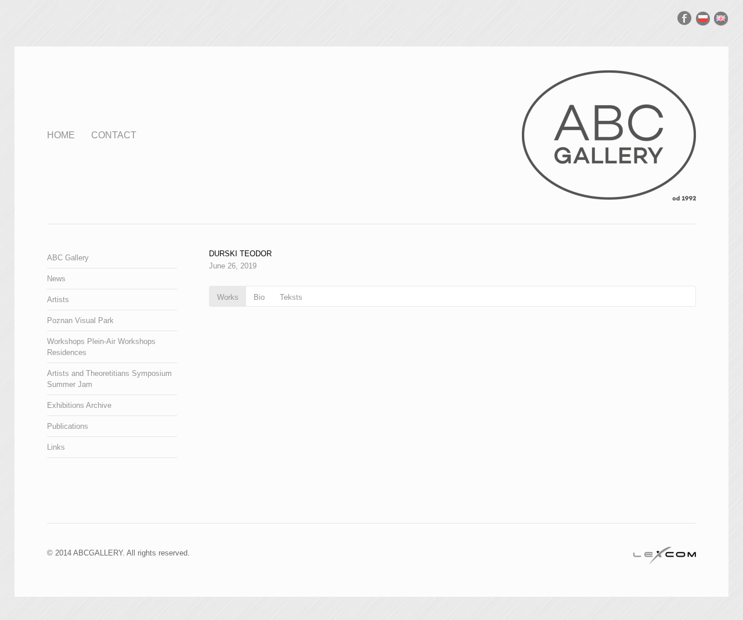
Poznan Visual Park (80, 320)
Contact (113, 135)
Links (56, 447)
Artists (58, 299)
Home (61, 135)
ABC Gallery (68, 257)
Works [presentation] (228, 297)
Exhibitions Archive (79, 405)
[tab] (228, 296)
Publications (67, 426)
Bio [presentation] (259, 297)
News (56, 278)
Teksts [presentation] (291, 297)
